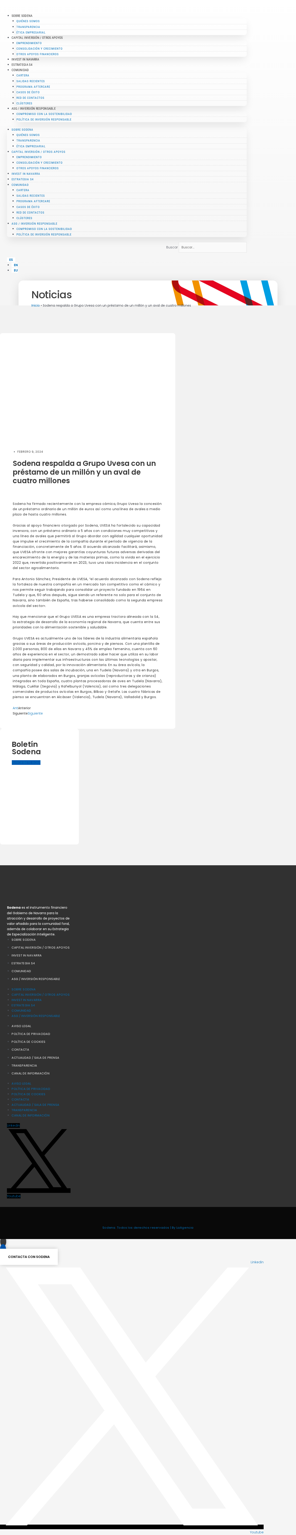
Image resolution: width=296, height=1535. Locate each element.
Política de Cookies (29, 1042)
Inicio (35, 305)
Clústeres (24, 103)
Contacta (20, 1049)
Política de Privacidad (31, 1034)
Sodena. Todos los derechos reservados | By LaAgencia (148, 1227)
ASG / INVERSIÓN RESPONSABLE (36, 979)
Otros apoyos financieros (37, 54)
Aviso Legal (21, 1026)
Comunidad (21, 971)
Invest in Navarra (25, 59)
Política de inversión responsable (43, 119)
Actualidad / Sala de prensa (35, 1058)
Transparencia (24, 1065)
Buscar (172, 247)
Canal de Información (30, 1073)
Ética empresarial (31, 32)
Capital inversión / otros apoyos (41, 947)
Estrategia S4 (22, 64)
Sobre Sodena (24, 940)
